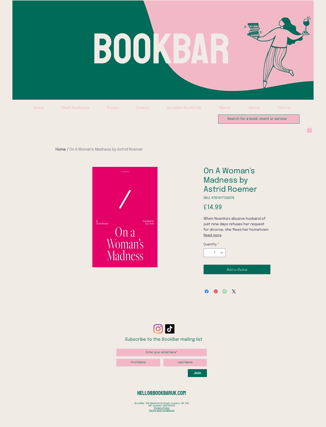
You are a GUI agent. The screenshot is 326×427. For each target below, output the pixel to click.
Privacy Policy (161, 408)
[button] (309, 129)
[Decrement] (207, 253)
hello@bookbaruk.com (161, 393)
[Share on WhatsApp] (225, 291)
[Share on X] (234, 291)
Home (61, 150)
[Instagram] (158, 329)
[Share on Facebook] (207, 291)
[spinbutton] (214, 253)
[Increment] (222, 253)
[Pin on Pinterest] (216, 291)
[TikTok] (169, 329)
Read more (212, 235)
